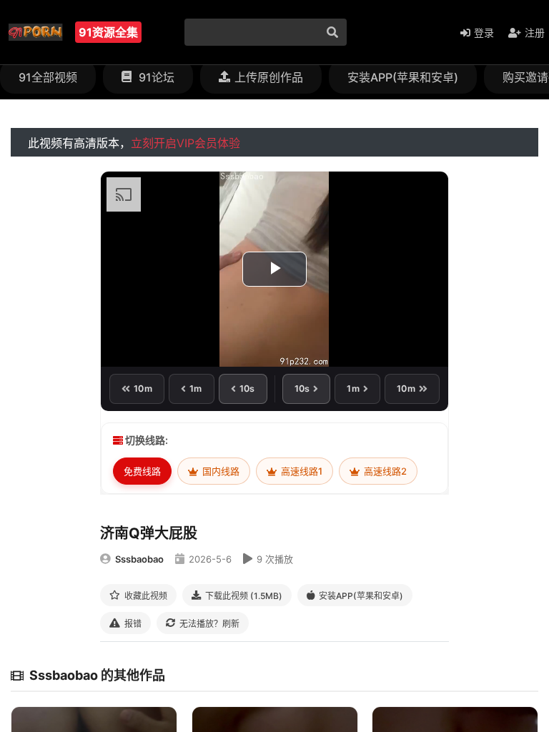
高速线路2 (384, 471)
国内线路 (219, 471)
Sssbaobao (139, 559)
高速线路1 (300, 471)
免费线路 (142, 471)
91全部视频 (48, 77)
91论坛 (155, 77)
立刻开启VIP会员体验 (185, 143)
